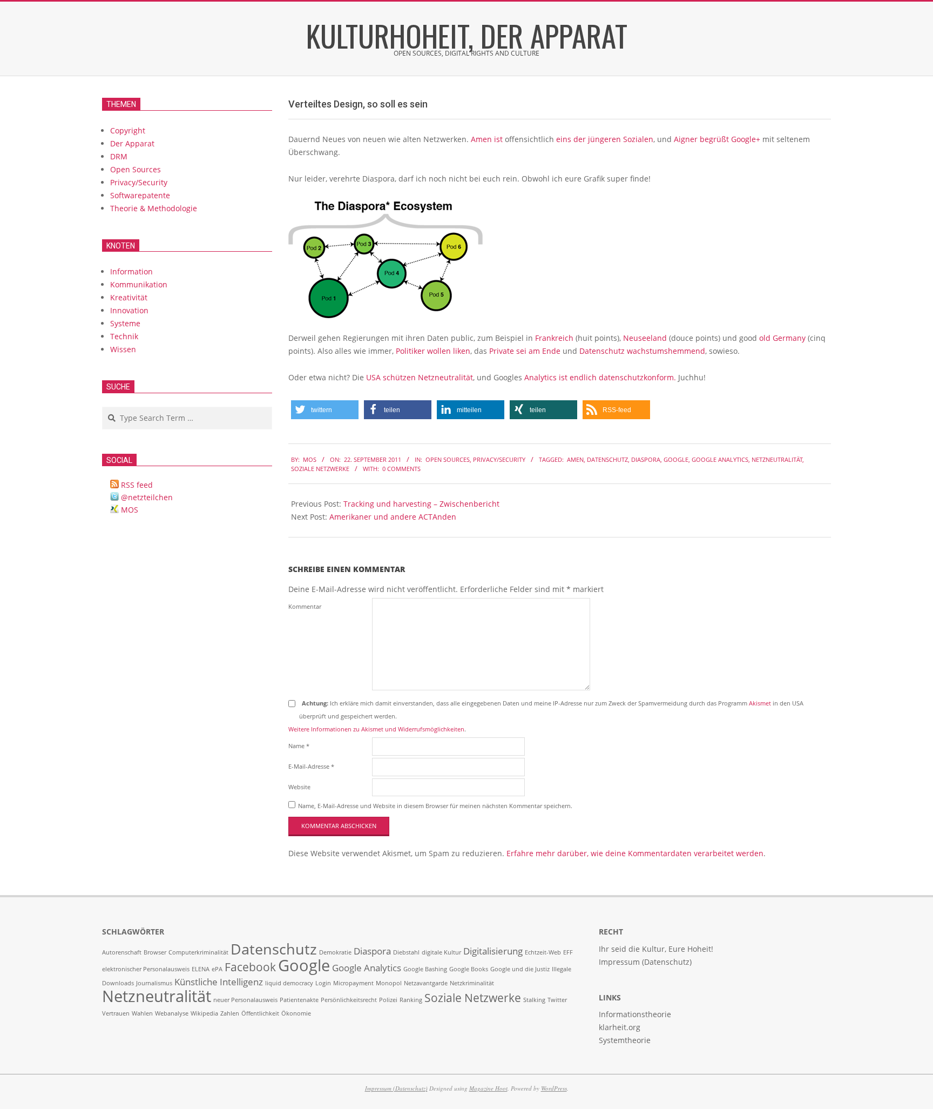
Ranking (411, 1000)
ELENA (200, 969)
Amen (575, 459)
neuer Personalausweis (245, 1000)
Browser (155, 952)
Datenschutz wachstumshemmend (642, 351)
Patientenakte (299, 1000)
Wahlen (142, 1013)
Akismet (760, 703)
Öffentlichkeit (260, 1013)
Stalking (534, 1000)
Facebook (250, 966)
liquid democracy (289, 983)
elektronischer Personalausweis (146, 969)
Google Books (468, 969)
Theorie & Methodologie (153, 208)
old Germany (782, 338)
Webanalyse (171, 1013)
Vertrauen (116, 1013)
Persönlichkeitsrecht (349, 1000)
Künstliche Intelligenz (218, 982)
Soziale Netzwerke (320, 469)
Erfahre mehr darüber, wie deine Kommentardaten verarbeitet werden (634, 853)
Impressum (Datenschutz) (396, 1088)
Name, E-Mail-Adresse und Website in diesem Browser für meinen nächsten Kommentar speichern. (435, 806)
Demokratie (335, 952)
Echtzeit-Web (543, 952)
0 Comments (401, 469)
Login (323, 983)
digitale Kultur (441, 952)
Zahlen (229, 1013)
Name (298, 746)
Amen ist (487, 139)
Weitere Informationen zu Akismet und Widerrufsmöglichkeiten (376, 729)
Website (299, 787)
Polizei (388, 1000)
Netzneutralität (777, 459)
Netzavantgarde (426, 983)
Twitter (557, 1000)
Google (676, 459)
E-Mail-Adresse (311, 766)
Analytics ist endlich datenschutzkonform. (600, 377)
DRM (118, 156)
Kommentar (304, 606)
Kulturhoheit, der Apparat (466, 35)
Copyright (127, 130)
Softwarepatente (140, 195)
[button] (325, 409)
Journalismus (154, 983)
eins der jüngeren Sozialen (604, 139)
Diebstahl (406, 952)
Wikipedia (204, 1013)
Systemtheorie (625, 1040)
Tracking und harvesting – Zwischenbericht (421, 504)
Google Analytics (720, 459)
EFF (568, 952)
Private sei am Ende (524, 351)
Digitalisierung (493, 951)
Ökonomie (296, 1013)
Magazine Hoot (488, 1088)
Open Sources (447, 459)
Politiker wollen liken (433, 351)
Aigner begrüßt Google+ (717, 139)
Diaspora (645, 459)
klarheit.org (619, 1027)
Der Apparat (132, 143)
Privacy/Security (499, 459)
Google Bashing (425, 969)
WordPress (554, 1088)
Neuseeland (645, 338)
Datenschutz (607, 459)
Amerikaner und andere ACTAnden (392, 517)
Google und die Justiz (520, 969)
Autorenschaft (121, 952)
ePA (217, 969)
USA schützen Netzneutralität (419, 377)
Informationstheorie (635, 1014)
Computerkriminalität (198, 952)
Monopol (389, 983)
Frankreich (554, 338)
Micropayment (353, 983)
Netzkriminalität (472, 983)
